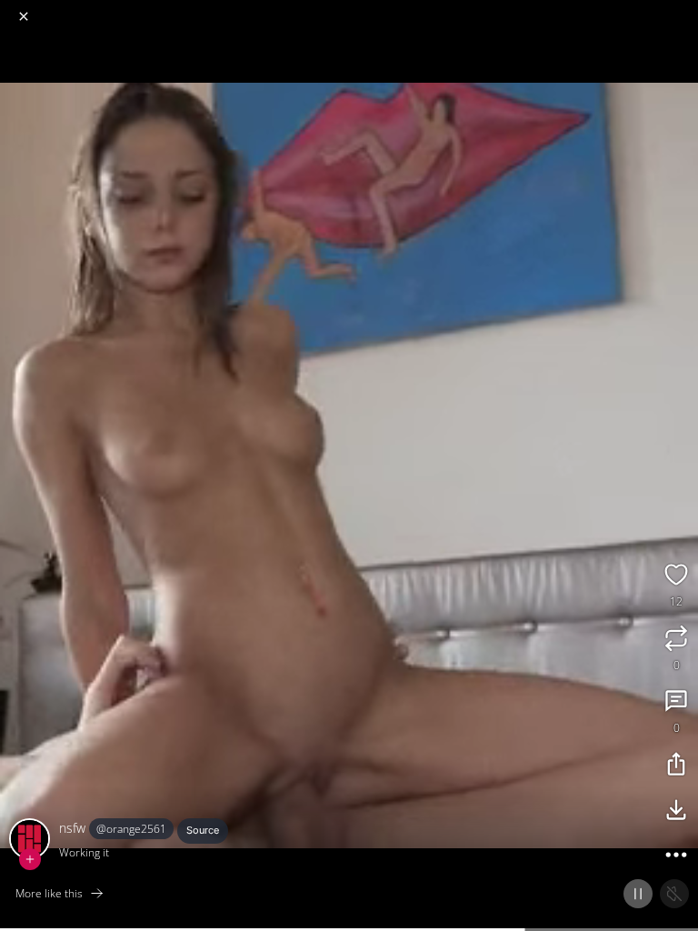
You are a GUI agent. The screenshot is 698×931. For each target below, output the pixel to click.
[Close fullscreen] (24, 16)
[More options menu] (681, 9)
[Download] (676, 811)
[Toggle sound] (674, 893)
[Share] (676, 766)
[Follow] (30, 859)
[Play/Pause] (638, 893)
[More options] (676, 857)
